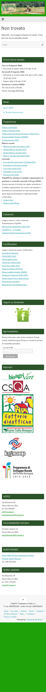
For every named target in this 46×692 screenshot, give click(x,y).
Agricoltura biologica (10, 253)
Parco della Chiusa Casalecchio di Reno (18, 555)
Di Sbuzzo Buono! (10, 614)
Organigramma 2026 (10, 140)
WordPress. (39, 620)
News (22, 614)
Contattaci (30, 614)
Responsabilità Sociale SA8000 (14, 272)
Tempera (29, 620)
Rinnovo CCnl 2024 (11, 175)
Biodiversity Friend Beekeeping (14, 285)
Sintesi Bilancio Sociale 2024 (14, 153)
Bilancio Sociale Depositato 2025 (16, 146)
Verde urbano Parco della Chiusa (15, 278)
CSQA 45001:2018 (9, 259)
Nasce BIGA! (8, 108)
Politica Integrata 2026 (11, 131)
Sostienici (40, 611)
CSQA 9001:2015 (9, 256)
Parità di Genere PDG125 (12, 269)
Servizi (31, 611)
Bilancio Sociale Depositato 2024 (16, 156)
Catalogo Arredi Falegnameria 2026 (16, 233)
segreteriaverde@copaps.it (13, 515)
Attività (23, 611)
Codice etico (8, 200)
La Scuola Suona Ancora (13, 112)
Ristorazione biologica (11, 281)
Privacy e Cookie (10, 617)
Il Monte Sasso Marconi (11, 559)
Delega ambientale (9, 128)
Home (6, 611)
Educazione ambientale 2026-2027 (16, 227)
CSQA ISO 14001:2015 (11, 263)
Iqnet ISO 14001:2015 (11, 266)
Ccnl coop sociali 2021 (12, 168)
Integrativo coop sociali (12, 172)
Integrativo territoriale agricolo (15, 165)
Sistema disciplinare (11, 203)
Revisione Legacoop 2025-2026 (15, 275)
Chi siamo (14, 611)
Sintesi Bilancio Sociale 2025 (14, 150)
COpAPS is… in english (11, 230)
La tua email (8, 347)
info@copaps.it (8, 512)
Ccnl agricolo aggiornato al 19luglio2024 (19, 162)
